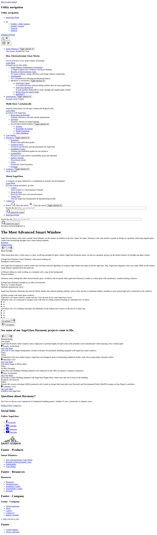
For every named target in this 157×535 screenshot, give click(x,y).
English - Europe (17, 26)
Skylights (14, 119)
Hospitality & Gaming (24, 129)
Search (26, 205)
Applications (11, 97)
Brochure (4, 243)
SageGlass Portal (12, 17)
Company (10, 169)
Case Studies (11, 135)
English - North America (20, 24)
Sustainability (16, 76)
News (8, 508)
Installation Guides (18, 149)
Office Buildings (22, 133)
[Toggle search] (5, 38)
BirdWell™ (20, 94)
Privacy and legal (12, 532)
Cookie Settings (12, 530)
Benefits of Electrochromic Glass (23, 72)
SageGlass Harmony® (24, 88)
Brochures (15, 140)
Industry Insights (17, 158)
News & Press (16, 192)
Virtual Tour (15, 196)
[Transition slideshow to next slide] (10, 248)
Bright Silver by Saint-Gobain (27, 92)
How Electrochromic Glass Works (19, 460)
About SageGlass (12, 506)
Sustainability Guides (14, 489)
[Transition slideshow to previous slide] (4, 248)
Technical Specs (17, 145)
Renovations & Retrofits (20, 115)
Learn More (10, 63)
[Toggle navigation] (6, 43)
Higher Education (22, 131)
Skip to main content (9, 2)
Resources (10, 138)
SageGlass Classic (23, 83)
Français (14, 28)
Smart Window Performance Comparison (27, 67)
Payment (14, 167)
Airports (19, 126)
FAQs (13, 162)
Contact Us (10, 201)
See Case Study (7, 348)
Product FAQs (6, 245)
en (7, 22)
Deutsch (14, 30)
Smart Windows (12, 49)
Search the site (11, 208)
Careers (14, 188)
